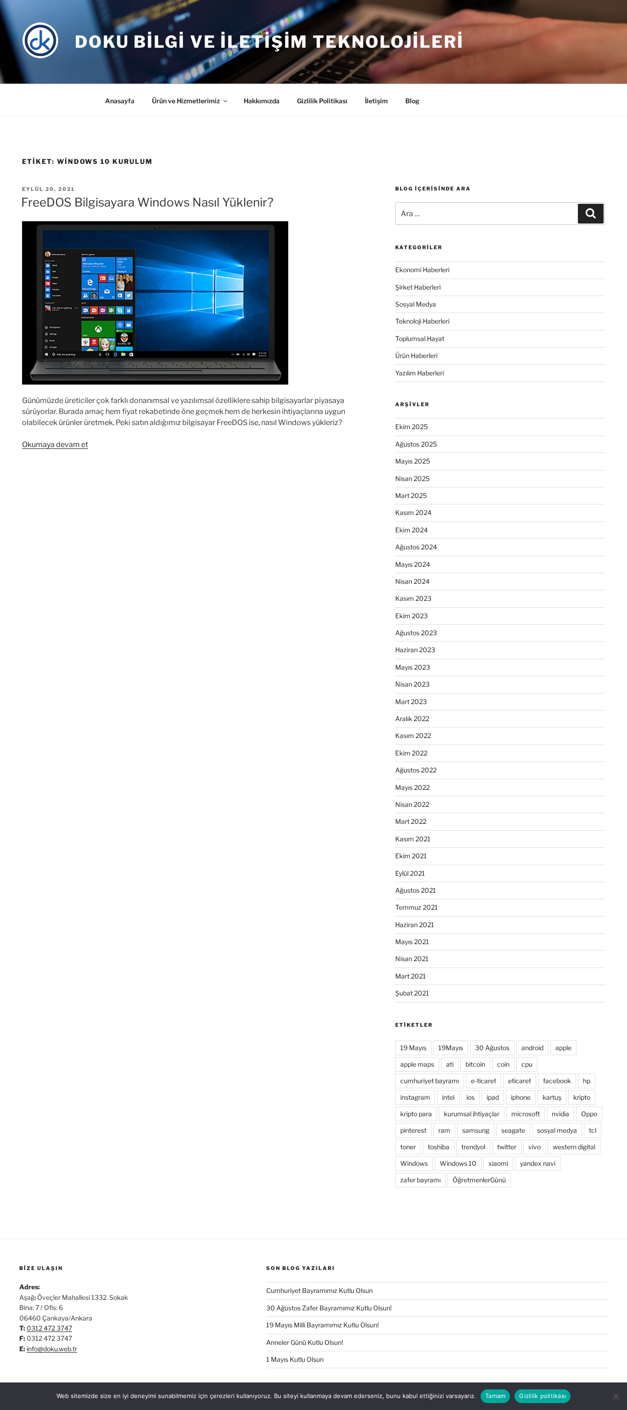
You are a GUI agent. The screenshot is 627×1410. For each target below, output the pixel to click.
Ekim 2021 (411, 856)
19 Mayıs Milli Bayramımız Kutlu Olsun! (322, 1325)
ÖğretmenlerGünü (479, 1180)
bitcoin (475, 1064)
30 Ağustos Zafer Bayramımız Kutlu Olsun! (329, 1308)
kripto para (416, 1114)
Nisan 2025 (412, 478)
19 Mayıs (413, 1048)
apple (563, 1048)
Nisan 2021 (412, 958)
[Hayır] (615, 1396)
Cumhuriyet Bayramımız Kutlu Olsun (319, 1290)
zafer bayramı (420, 1180)
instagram (415, 1097)
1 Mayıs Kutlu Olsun (295, 1359)
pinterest (413, 1130)
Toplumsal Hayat (419, 338)
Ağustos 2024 (416, 547)
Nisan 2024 (412, 581)
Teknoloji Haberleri (422, 321)
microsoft (525, 1114)
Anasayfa (119, 101)
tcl (592, 1130)
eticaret (519, 1081)
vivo (534, 1147)
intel (448, 1097)
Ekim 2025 (411, 427)
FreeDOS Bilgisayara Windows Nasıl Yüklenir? (147, 202)
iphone (521, 1097)
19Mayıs (450, 1048)
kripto (581, 1097)
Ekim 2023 (411, 616)
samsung (475, 1130)
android (532, 1048)
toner (408, 1147)
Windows (414, 1163)
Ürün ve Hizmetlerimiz (186, 101)
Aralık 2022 (412, 718)
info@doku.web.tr (52, 1349)
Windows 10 (458, 1163)
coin (503, 1064)
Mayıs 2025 (412, 461)
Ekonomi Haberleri (422, 270)
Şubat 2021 (412, 993)
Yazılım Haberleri (419, 373)
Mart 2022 (410, 821)
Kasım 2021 (413, 839)
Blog (412, 101)
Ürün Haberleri (416, 355)
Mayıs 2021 (412, 942)
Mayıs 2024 (412, 564)
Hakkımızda (262, 101)
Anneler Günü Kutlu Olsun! (304, 1342)
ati (449, 1064)
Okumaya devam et (55, 444)
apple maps (417, 1064)
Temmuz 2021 (416, 907)
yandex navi (537, 1163)
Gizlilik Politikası (322, 101)
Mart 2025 (411, 495)
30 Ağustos (492, 1048)
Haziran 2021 (414, 925)
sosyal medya (557, 1130)
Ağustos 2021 (415, 890)
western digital (574, 1147)
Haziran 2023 (415, 650)
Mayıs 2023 (412, 667)
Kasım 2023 (413, 598)
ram (444, 1130)
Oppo (589, 1114)
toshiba (438, 1147)
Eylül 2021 (410, 873)
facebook (557, 1081)
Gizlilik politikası (542, 1395)
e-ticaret (483, 1081)
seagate (513, 1130)
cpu (526, 1064)
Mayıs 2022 (412, 787)
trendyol (473, 1147)
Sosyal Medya (415, 304)
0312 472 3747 (49, 1328)
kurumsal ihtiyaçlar (471, 1114)
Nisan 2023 (412, 684)
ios (470, 1097)
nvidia (560, 1114)
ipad (493, 1097)
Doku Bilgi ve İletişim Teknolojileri (269, 42)
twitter (506, 1147)
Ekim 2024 (411, 530)
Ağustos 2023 (416, 633)
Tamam (495, 1395)
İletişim (376, 101)
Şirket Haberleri (418, 287)
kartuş (552, 1097)
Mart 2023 (411, 701)
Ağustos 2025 (416, 444)
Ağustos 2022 (416, 770)
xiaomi (498, 1163)
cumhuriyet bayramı (429, 1081)
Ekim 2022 (411, 753)
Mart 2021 (410, 976)
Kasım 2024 (413, 512)
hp (586, 1081)
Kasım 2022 (413, 735)
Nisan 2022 (412, 804)
